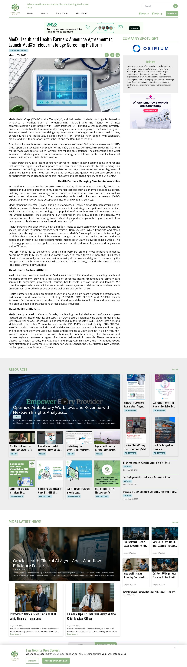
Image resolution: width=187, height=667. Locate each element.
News (30, 13)
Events (44, 13)
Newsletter (172, 13)
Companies (62, 13)
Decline (32, 660)
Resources (81, 13)
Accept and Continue (56, 660)
